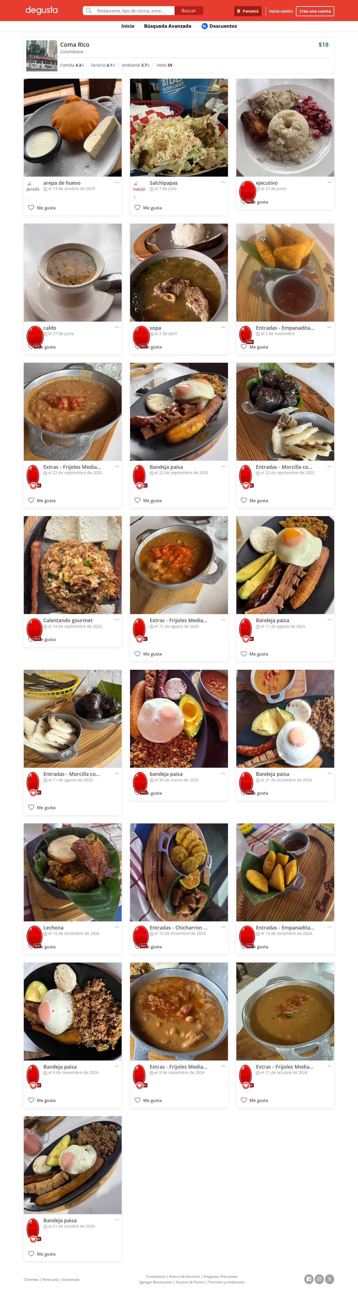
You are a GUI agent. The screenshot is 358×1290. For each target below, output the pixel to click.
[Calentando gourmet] (73, 565)
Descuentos (219, 26)
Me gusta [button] (46, 208)
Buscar (189, 11)
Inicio (128, 26)
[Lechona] (73, 872)
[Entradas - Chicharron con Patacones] (179, 872)
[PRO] (247, 188)
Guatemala (70, 1279)
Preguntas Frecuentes (221, 1276)
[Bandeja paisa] (179, 412)
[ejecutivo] (285, 128)
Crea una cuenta (315, 11)
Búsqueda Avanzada (167, 26)
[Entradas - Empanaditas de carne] (285, 273)
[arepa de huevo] (73, 128)
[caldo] (73, 273)
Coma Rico (75, 44)
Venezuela (50, 1279)
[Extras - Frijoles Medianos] (73, 412)
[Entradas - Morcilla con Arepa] (285, 412)
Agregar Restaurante (155, 1282)
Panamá (250, 11)
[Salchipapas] (179, 128)
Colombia (31, 1279)
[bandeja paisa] (179, 719)
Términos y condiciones (226, 1282)
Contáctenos (156, 1276)
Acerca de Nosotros (184, 1276)
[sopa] (179, 273)
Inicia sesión (281, 11)
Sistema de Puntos (190, 1282)
